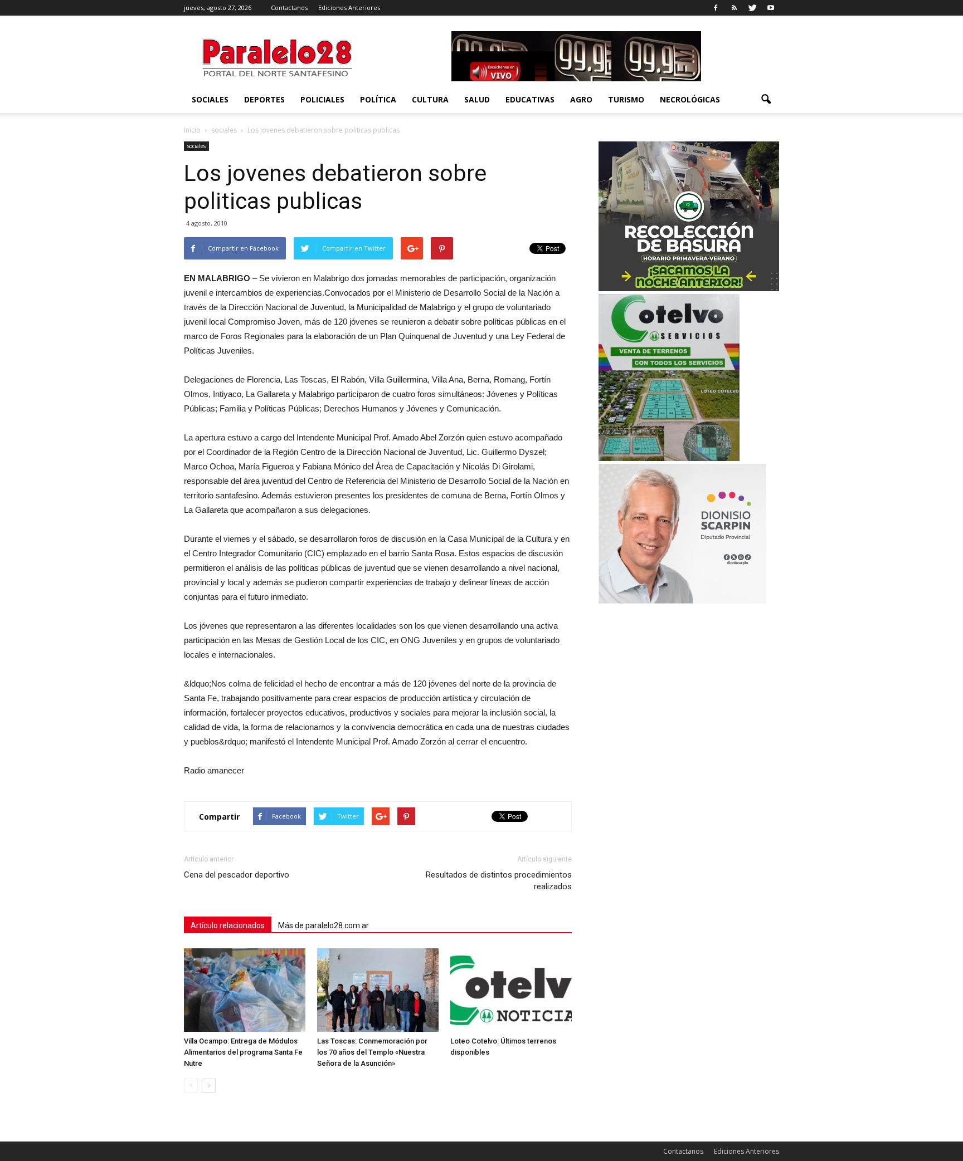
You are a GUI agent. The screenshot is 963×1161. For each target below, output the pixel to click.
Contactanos (289, 7)
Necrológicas (690, 99)
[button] (765, 99)
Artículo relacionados (228, 925)
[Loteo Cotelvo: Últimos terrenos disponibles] (511, 990)
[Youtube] (770, 7)
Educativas (530, 99)
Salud (477, 99)
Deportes (264, 99)
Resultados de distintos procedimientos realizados (499, 880)
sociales (210, 99)
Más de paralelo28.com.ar (323, 925)
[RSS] (734, 7)
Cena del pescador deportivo (236, 875)
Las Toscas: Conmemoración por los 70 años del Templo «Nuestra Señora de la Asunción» (372, 1052)
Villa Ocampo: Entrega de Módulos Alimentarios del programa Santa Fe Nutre (243, 1052)
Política (378, 99)
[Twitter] (752, 7)
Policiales (322, 99)
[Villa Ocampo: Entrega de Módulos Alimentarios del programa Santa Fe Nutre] (244, 990)
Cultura (430, 99)
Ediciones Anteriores (349, 7)
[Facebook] (715, 7)
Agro (581, 99)
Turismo (626, 99)
